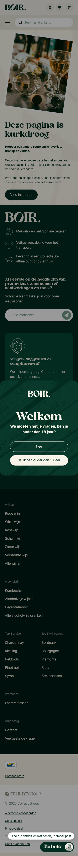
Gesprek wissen (50, 52)
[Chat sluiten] (72, 52)
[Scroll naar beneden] (41, 838)
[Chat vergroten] (65, 52)
